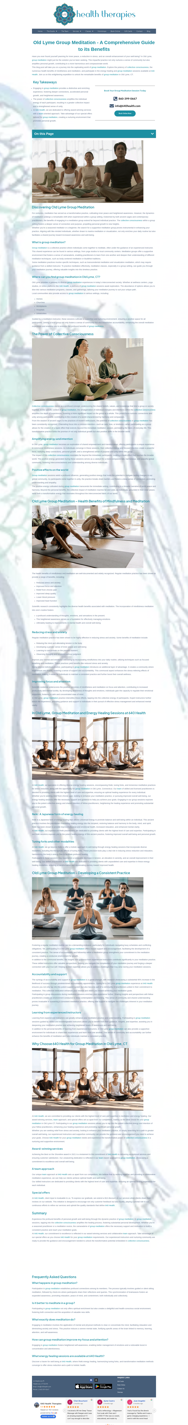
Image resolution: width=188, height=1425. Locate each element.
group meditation (39, 60)
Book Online (115, 31)
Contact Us (120, 1388)
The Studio (51, 31)
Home (40, 31)
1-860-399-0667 (43, 1389)
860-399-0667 (128, 98)
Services (76, 31)
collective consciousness (138, 67)
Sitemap (120, 1392)
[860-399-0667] (115, 98)
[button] (152, 133)
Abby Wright (109, 1401)
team (41, 114)
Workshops (102, 31)
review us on (47, 1416)
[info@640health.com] (112, 106)
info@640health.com (127, 105)
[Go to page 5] (111, 1424)
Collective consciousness (43, 406)
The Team (64, 31)
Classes (88, 31)
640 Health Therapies (50, 1404)
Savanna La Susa (140, 1401)
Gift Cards (128, 31)
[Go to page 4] (109, 1424)
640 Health (40, 110)
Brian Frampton (80, 1401)
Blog (148, 31)
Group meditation (39, 248)
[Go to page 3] (107, 1424)
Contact (139, 31)
